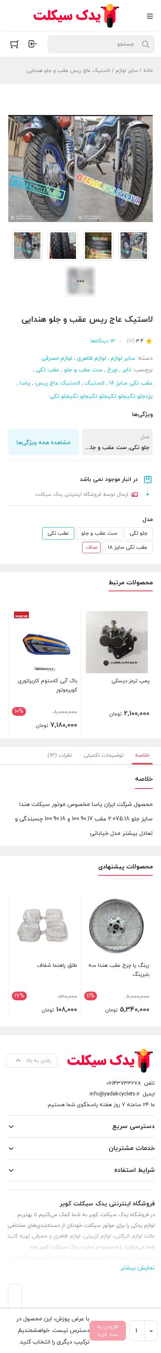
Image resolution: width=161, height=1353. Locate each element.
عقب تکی (47, 370)
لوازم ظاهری (91, 358)
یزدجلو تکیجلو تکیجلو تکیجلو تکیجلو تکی (101, 396)
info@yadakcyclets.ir (115, 1094)
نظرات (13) (59, 755)
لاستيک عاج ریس (57, 383)
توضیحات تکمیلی (103, 755)
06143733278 (124, 1083)
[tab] (142, 755)
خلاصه (142, 755)
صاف (91, 547)
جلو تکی (138, 533)
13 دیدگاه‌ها (102, 341)
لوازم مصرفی (56, 358)
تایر (126, 370)
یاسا (25, 383)
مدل (147, 520)
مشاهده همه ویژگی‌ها (44, 443)
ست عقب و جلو (83, 370)
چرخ (112, 370)
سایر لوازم (127, 70)
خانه (148, 70)
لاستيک (94, 383)
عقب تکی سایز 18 (131, 383)
